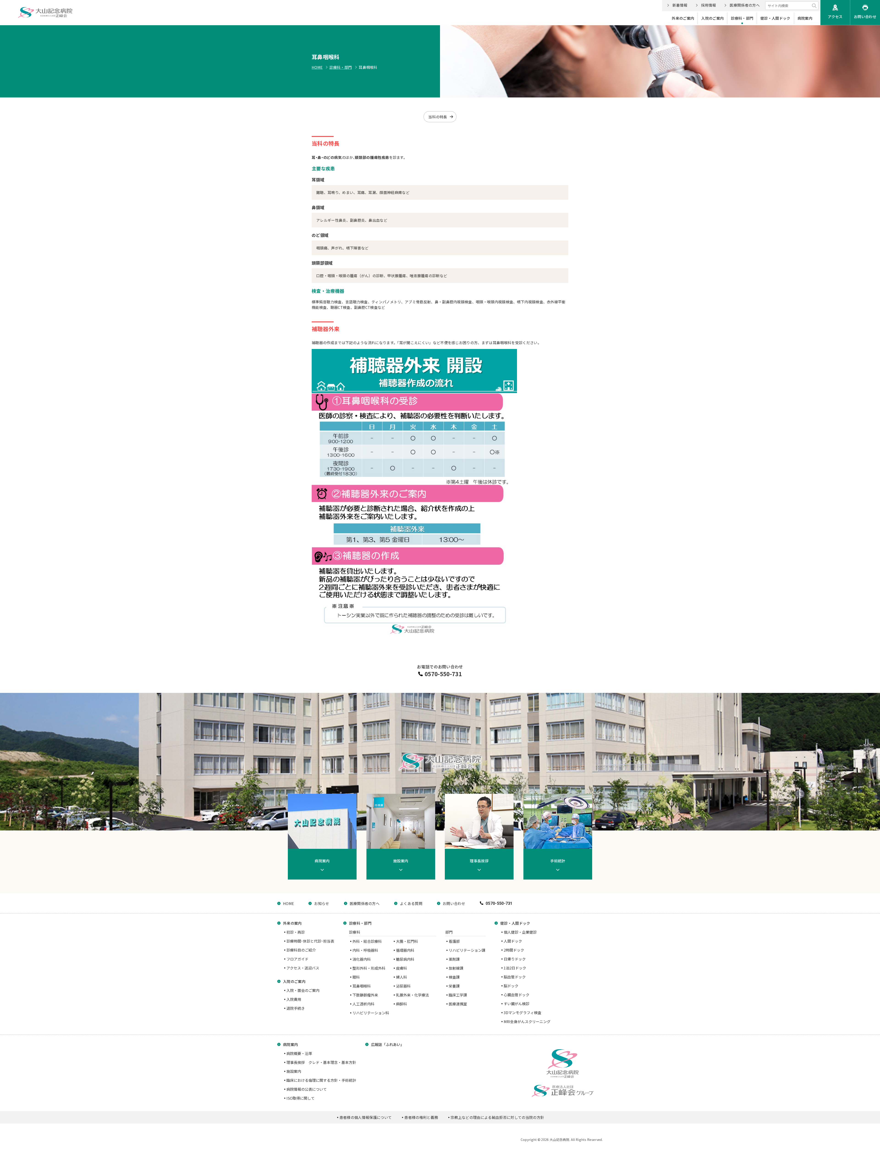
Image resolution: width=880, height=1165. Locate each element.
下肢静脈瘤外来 (365, 995)
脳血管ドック (515, 977)
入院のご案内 (712, 18)
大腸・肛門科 (407, 941)
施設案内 (293, 1071)
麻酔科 (401, 1004)
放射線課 (456, 968)
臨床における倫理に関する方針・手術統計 (321, 1080)
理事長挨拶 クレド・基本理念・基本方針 (321, 1062)
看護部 (454, 941)
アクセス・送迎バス (302, 968)
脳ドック (511, 985)
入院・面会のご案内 (302, 990)
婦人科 (401, 977)
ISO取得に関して (300, 1098)
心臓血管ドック (516, 994)
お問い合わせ (865, 16)
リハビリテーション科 (370, 1013)
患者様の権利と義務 (421, 1117)
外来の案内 (292, 923)
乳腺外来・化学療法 (412, 995)
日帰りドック (515, 959)
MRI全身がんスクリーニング (527, 1021)
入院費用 (293, 999)
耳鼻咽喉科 (361, 986)
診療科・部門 (742, 18)
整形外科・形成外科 (368, 968)
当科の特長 (437, 116)
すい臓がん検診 (516, 1003)
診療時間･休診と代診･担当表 (310, 941)
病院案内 (805, 18)
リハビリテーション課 (467, 950)
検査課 (454, 977)
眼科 (356, 977)
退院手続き (295, 1008)
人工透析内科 (363, 1004)
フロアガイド (297, 959)
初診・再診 (295, 932)
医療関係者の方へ (745, 5)
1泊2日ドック (515, 968)
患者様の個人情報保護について (365, 1117)
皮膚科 (401, 968)
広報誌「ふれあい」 (387, 1044)
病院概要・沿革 (299, 1053)
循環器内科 (405, 950)
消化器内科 (361, 959)
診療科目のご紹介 (301, 950)
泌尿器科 (403, 986)
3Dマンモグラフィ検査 (522, 1012)
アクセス (835, 16)
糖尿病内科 (405, 959)
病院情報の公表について (306, 1089)
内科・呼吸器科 (365, 950)
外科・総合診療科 (367, 941)
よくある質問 (411, 903)
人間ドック (513, 941)
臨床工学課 (458, 995)
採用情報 (708, 5)
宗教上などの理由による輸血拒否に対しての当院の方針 (497, 1117)
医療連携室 (458, 1004)
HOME (317, 67)
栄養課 (454, 986)
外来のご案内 (683, 18)
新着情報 (679, 5)
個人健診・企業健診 (520, 932)
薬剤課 (454, 959)
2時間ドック (514, 950)
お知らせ (321, 903)
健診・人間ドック (775, 18)
